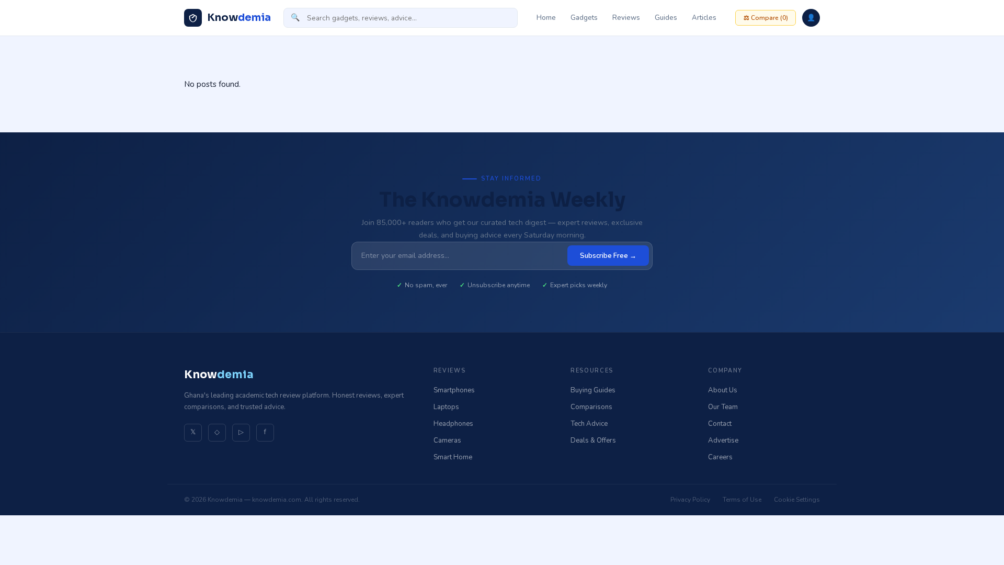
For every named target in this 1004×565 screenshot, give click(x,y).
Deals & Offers (593, 440)
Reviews (626, 17)
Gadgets (584, 17)
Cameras (447, 440)
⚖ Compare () (766, 18)
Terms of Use (742, 499)
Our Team (723, 407)
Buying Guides (593, 390)
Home (546, 17)
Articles (704, 17)
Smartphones (454, 390)
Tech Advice (589, 423)
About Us (722, 390)
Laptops (446, 407)
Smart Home (452, 457)
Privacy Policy (690, 499)
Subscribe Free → (608, 256)
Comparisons (591, 407)
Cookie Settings (797, 499)
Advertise (723, 440)
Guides (666, 17)
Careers (720, 457)
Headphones (453, 423)
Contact (720, 423)
